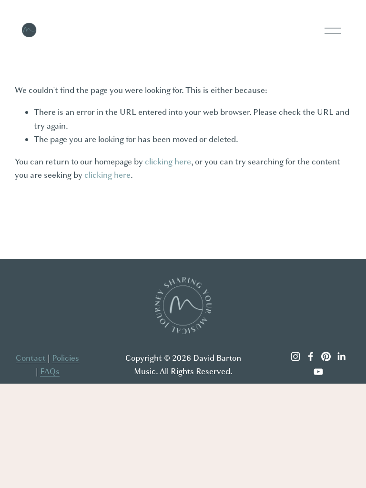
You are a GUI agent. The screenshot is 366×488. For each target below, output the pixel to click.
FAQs (50, 371)
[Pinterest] (326, 356)
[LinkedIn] (341, 356)
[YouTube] (318, 371)
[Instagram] (295, 356)
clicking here (168, 161)
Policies (65, 358)
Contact (31, 358)
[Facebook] (310, 356)
